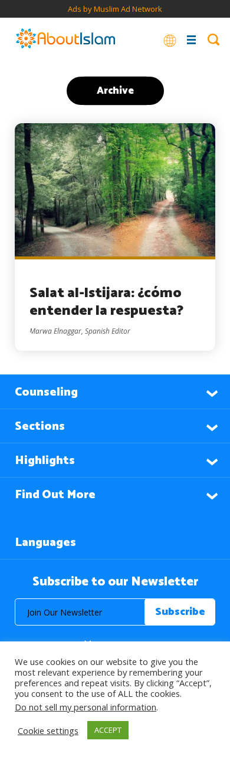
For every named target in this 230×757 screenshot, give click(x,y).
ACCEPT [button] (107, 730)
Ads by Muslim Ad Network (115, 9)
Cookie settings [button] (48, 730)
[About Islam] (65, 39)
